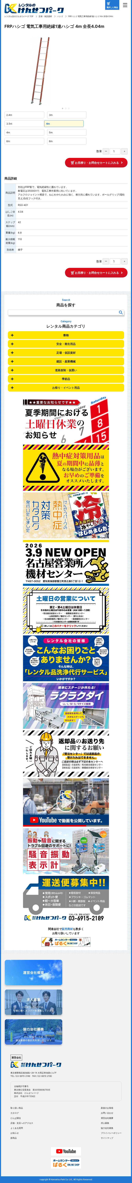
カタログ (14, 1113)
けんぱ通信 (15, 1118)
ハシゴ (60, 16)
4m (48, 123)
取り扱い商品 (16, 1108)
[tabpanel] (66, 70)
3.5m (9, 123)
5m (51, 132)
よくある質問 (16, 1128)
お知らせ (14, 1133)
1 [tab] (63, 109)
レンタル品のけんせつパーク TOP (18, 16)
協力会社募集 (107, 1128)
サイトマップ (107, 1138)
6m (8, 141)
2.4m (9, 114)
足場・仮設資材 (45, 16)
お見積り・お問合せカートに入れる (97, 162)
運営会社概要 (107, 1118)
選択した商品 (112, 7)
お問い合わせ (107, 1113)
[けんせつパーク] (34, 11)
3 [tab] (70, 109)
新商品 (13, 1138)
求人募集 (105, 1123)
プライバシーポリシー (111, 1133)
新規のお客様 (107, 1108)
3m (51, 114)
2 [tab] (66, 109)
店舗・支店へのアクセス (21, 1123)
